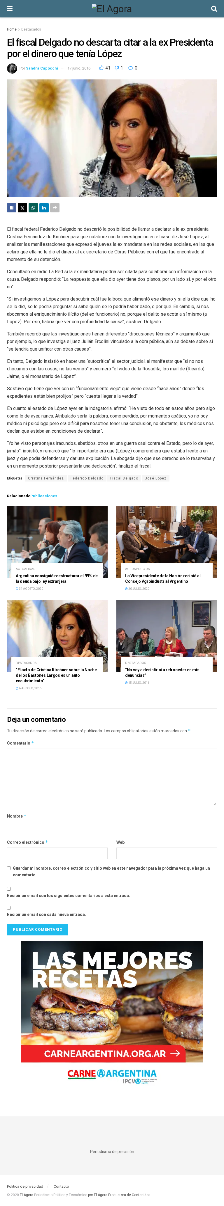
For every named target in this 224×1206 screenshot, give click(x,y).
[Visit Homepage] (112, 9)
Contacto (61, 1186)
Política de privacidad (25, 1186)
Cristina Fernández (46, 478)
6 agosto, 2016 (29, 688)
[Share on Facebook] (11, 207)
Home (12, 29)
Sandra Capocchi (42, 68)
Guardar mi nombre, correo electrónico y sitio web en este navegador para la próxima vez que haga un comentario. (111, 871)
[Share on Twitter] (22, 207)
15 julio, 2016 (138, 682)
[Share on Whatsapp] (33, 207)
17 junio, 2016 (78, 68)
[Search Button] (214, 8)
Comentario (20, 743)
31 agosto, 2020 (30, 588)
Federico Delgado (87, 478)
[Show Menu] (10, 8)
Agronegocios (137, 569)
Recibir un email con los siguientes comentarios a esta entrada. (68, 895)
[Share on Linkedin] (44, 207)
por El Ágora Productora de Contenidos (118, 1195)
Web (120, 842)
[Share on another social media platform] (55, 207)
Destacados (31, 29)
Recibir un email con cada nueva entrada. (46, 914)
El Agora (27, 1195)
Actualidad (26, 569)
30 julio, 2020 (138, 588)
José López (156, 478)
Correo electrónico (27, 842)
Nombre (17, 816)
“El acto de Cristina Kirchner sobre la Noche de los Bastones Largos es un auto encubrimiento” (56, 675)
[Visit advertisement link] (112, 1017)
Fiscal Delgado (124, 478)
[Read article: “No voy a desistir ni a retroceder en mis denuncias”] (166, 636)
